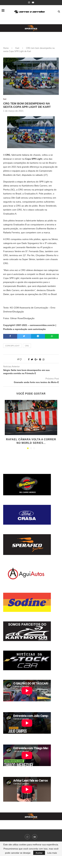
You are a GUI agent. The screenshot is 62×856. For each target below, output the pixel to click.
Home (6, 48)
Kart (17, 48)
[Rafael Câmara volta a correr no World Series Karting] (31, 417)
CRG (27, 346)
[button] (31, 28)
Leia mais (52, 853)
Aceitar (39, 853)
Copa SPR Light (12, 346)
